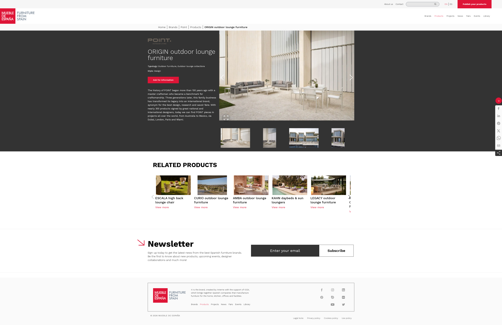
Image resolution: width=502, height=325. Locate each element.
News (460, 16)
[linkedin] (498, 116)
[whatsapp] (498, 138)
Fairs (468, 16)
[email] (498, 146)
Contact (399, 4)
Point (184, 27)
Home (162, 27)
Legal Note (298, 318)
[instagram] (332, 289)
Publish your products (474, 4)
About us (388, 4)
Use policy (347, 318)
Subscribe (336, 251)
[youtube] (332, 304)
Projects (450, 16)
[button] (349, 197)
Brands (427, 16)
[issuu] (332, 297)
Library (486, 16)
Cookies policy (331, 318)
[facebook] (498, 108)
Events (477, 16)
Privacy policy (313, 318)
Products (438, 16)
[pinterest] (498, 123)
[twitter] (498, 131)
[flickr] (343, 297)
